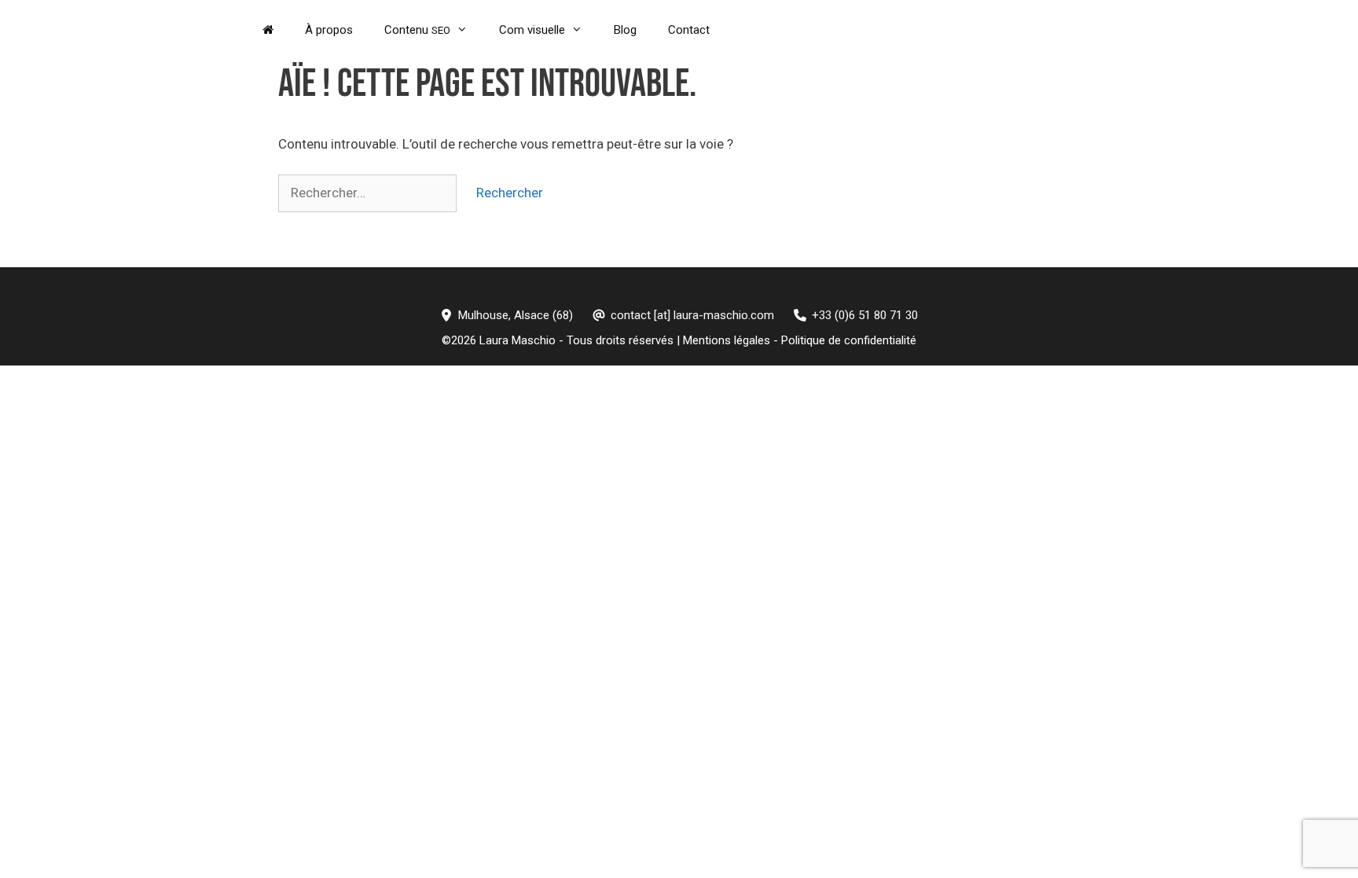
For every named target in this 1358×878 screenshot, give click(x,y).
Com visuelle (532, 30)
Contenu (417, 30)
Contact (689, 30)
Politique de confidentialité (848, 340)
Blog (625, 30)
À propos (329, 30)
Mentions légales (726, 340)
